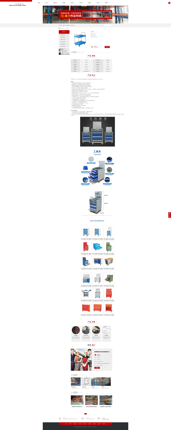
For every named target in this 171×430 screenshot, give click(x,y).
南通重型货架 (68, 25)
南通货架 (64, 25)
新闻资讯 (89, 3)
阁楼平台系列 (62, 39)
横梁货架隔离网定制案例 (91, 406)
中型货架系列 (62, 37)
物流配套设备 (62, 44)
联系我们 (106, 3)
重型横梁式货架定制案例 (105, 406)
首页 (39, 3)
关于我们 (98, 3)
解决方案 (72, 3)
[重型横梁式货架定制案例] (105, 400)
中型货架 (63, 3)
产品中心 (46, 3)
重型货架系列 (62, 34)
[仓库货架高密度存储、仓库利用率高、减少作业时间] (85, 23)
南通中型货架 (72, 25)
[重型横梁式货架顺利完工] (77, 400)
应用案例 (80, 3)
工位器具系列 (62, 41)
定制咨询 (97, 367)
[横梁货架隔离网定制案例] (91, 400)
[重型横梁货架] (76, 381)
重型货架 (55, 3)
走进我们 (99, 423)
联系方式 (104, 423)
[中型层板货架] (86, 381)
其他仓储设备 (62, 46)
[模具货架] (96, 381)
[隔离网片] (106, 381)
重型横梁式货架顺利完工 (77, 406)
